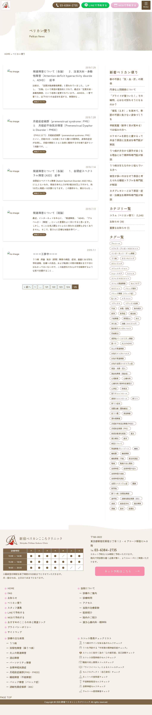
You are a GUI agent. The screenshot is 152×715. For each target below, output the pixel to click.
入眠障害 (114, 318)
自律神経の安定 (117, 473)
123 (60, 287)
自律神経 (114, 468)
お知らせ (114, 221)
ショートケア (116, 273)
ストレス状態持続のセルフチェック (99, 657)
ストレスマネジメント (120, 278)
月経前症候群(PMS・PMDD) (24, 672)
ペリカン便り (15, 603)
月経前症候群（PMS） (120, 428)
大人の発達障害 (117, 348)
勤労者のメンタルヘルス (121, 328)
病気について (39, 101)
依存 (113, 313)
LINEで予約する (16, 612)
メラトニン (126, 298)
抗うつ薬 (114, 413)
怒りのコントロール (119, 393)
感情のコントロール (119, 398)
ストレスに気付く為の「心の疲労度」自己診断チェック (109, 652)
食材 (122, 508)
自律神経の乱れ (130, 468)
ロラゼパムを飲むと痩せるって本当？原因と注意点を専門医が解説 (126, 140)
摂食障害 (127, 413)
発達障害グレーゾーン (120, 448)
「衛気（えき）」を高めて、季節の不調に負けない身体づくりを (126, 115)
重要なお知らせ (118, 228)
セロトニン (115, 288)
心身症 (114, 388)
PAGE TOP (6, 697)
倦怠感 (133, 313)
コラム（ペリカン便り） (123, 215)
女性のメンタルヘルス (120, 353)
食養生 (131, 508)
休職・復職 (124, 308)
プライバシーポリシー (19, 627)
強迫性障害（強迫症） (120, 373)
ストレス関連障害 (118, 283)
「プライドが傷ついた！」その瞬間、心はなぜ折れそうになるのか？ (126, 100)
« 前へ (27, 287)
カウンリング (116, 263)
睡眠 (136, 448)
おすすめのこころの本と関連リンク (27, 622)
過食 (113, 503)
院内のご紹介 (90, 617)
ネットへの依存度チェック (95, 676)
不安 (113, 308)
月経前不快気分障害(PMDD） (122, 423)
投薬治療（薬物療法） (120, 408)
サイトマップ (15, 632)
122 (53, 287)
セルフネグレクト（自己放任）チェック (101, 671)
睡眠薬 (114, 453)
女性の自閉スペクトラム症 (122, 363)
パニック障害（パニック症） (122, 293)
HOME (11, 588)
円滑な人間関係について (123, 89)
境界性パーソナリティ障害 (122, 338)
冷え (137, 318)
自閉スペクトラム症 (119, 483)
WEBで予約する (16, 617)
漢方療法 (114, 438)
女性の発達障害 (117, 358)
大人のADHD (127, 343)
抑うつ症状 (115, 403)
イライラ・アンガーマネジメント (124, 248)
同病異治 (114, 333)
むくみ (114, 298)
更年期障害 (115, 418)
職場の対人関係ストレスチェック (98, 662)
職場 (113, 463)
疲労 (125, 438)
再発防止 (127, 318)
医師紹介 (87, 612)
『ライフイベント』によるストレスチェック (103, 667)
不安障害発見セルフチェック (96, 681)
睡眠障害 (125, 453)
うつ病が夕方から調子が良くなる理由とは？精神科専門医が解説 (126, 155)
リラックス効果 (131, 303)
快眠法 (124, 388)
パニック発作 (130, 288)
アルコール (115, 243)
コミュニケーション (119, 268)
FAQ (10, 593)
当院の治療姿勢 (91, 607)
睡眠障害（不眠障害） (21, 677)
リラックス (115, 303)
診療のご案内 (90, 593)
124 (68, 287)
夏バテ (114, 343)
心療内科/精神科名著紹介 (121, 383)
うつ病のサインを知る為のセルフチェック (102, 642)
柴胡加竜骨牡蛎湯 (118, 433)
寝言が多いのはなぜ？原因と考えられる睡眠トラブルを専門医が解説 (126, 180)
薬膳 (134, 483)
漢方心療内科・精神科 (94, 622)
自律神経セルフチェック (94, 686)
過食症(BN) (124, 503)
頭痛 (113, 508)
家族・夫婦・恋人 (118, 368)
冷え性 (114, 323)
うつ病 (114, 258)
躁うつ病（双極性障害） (121, 493)
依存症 (122, 313)
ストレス (130, 273)
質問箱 (114, 488)
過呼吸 (114, 498)
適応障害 (137, 503)
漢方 (132, 433)
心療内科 (127, 378)
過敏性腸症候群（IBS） (131, 498)
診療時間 (87, 598)
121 (46, 287)
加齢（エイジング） (130, 323)
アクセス (87, 603)
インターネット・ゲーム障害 (122, 253)
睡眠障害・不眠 (117, 458)
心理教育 (114, 378)
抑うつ (135, 398)
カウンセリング (128, 258)
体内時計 (137, 308)
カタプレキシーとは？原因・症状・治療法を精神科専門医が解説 (126, 195)
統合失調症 (133, 458)
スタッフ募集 (15, 607)
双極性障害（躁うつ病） (23, 648)
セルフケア (135, 283)
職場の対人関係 (126, 463)
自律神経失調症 (117, 478)
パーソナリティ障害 (20, 662)
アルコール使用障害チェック (96, 691)
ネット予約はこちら (118, 571)
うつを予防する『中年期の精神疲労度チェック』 (105, 647)
